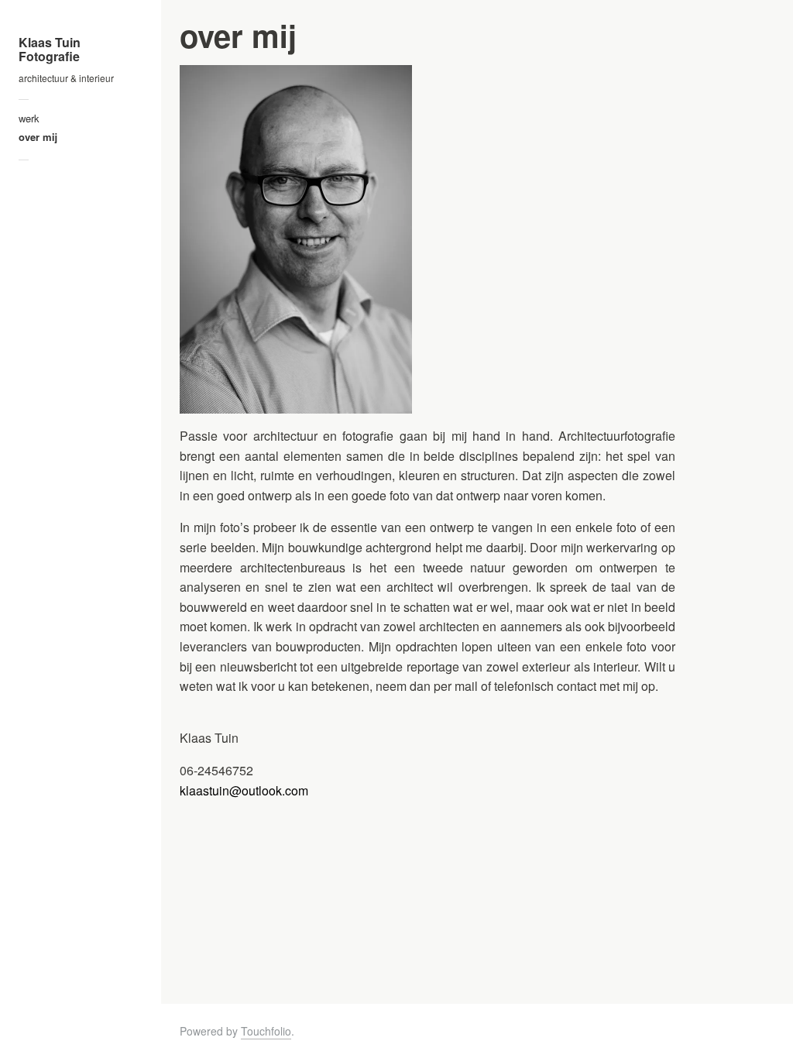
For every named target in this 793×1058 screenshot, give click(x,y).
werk (29, 118)
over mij (38, 136)
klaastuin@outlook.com (244, 790)
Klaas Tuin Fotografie (50, 49)
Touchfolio (266, 1031)
